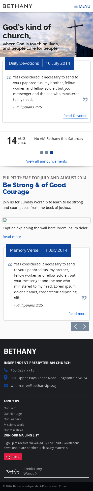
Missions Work (14, 425)
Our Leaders (12, 419)
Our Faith (10, 408)
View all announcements (46, 161)
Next (84, 326)
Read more (12, 236)
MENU (84, 6)
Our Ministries (13, 430)
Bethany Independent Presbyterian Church (17, 6)
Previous (75, 326)
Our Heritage (13, 414)
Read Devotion (75, 115)
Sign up (12, 457)
